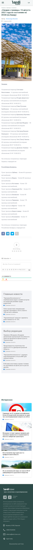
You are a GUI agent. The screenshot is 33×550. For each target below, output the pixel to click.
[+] (24, 269)
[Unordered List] (14, 270)
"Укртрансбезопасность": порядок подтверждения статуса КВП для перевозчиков (15, 356)
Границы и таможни (11, 7)
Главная (3, 7)
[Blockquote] (16, 270)
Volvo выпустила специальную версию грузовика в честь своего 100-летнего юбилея (15, 310)
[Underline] (7, 270)
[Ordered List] (11, 270)
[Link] (20, 270)
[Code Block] (18, 270)
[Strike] (9, 270)
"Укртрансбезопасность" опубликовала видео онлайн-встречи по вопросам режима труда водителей (16, 300)
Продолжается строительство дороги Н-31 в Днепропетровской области (15, 347)
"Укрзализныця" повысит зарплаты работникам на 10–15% (16, 318)
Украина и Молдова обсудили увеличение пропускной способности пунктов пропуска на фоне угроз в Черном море (16, 337)
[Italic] (5, 270)
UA (29, 3)
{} (22, 269)
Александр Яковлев (12, 18)
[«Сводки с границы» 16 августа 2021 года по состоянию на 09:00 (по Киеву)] (3, 234)
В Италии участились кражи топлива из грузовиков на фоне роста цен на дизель (16, 365)
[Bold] (3, 270)
